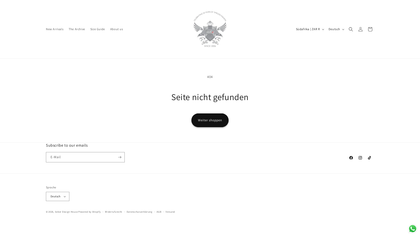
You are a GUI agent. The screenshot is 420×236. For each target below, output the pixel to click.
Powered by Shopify (89, 211)
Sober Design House (66, 211)
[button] (351, 29)
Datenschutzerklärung (139, 211)
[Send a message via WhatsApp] (413, 229)
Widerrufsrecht (113, 211)
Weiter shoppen (210, 120)
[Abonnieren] (119, 157)
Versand (170, 211)
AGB (159, 211)
